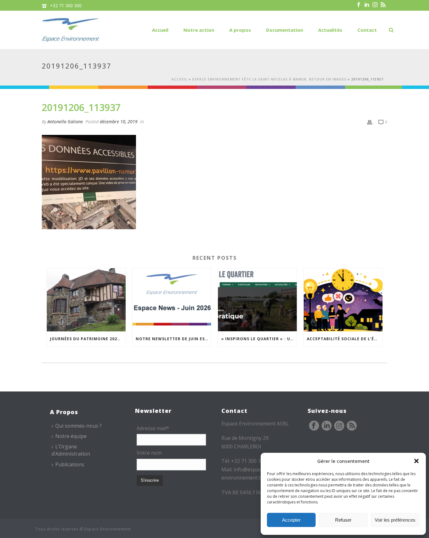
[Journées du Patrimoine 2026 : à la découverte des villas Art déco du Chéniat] (86, 299)
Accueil (160, 30)
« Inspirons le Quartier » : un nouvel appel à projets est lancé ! (259, 338)
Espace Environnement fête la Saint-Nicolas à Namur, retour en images (269, 79)
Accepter (291, 520)
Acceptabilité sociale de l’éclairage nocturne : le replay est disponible (345, 338)
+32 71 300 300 (66, 5)
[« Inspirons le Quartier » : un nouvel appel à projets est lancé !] (257, 299)
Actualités (330, 30)
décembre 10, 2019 (119, 122)
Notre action (198, 30)
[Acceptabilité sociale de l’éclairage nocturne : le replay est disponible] (343, 299)
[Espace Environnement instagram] (339, 426)
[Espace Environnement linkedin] (327, 426)
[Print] (369, 121)
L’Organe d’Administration (71, 450)
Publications (69, 464)
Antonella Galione (65, 122)
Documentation (284, 30)
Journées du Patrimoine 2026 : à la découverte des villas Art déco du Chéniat (88, 338)
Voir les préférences (395, 520)
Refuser (343, 520)
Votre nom (149, 452)
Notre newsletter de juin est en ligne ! (173, 338)
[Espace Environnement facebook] (314, 426)
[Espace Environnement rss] (352, 426)
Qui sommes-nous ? (78, 425)
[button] (416, 461)
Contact (367, 30)
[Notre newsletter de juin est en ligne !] (172, 299)
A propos (240, 30)
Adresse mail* (153, 428)
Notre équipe (71, 436)
